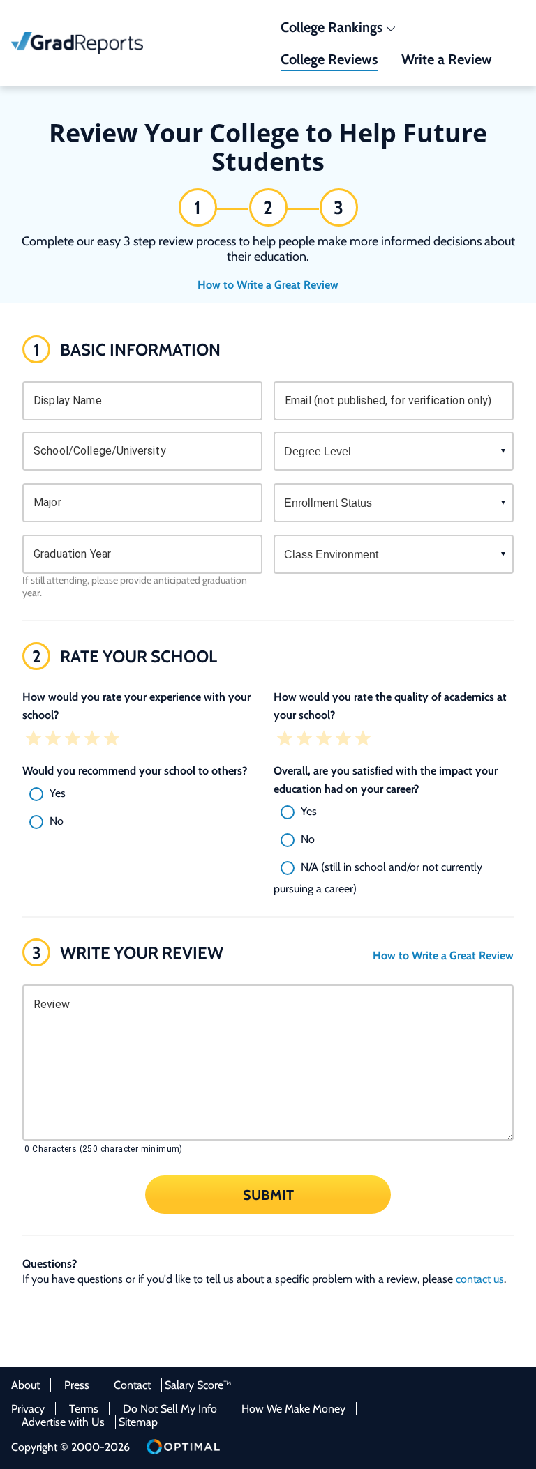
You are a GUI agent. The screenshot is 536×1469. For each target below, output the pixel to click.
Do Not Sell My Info (170, 1408)
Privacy (28, 1408)
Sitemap (138, 1422)
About (25, 1385)
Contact (132, 1385)
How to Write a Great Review (268, 284)
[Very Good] (92, 740)
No (57, 821)
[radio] (142, 794)
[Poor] (53, 740)
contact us (480, 1279)
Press (76, 1385)
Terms (83, 1408)
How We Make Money (293, 1408)
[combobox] (142, 451)
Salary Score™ (198, 1385)
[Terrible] (33, 740)
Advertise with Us (63, 1422)
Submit (268, 1194)
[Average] (72, 740)
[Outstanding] (111, 740)
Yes (58, 793)
